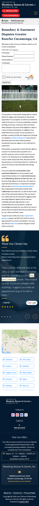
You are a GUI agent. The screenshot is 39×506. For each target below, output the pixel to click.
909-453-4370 (11, 11)
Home (5, 20)
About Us (7, 493)
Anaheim (26, 366)
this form (14, 223)
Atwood (9, 379)
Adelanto (9, 359)
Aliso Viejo (27, 359)
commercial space (17, 138)
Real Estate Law (17, 20)
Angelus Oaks (11, 372)
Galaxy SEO (24, 502)
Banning (9, 385)
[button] (4, 316)
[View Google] (26, 415)
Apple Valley (27, 372)
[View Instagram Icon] (13, 415)
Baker (25, 379)
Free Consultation (11, 15)
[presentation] (27, 316)
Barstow (26, 385)
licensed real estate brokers (22, 186)
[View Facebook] (22, 415)
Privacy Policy (29, 493)
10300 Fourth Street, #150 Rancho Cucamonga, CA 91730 (19, 478)
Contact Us (17, 493)
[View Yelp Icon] (17, 415)
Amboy (8, 366)
